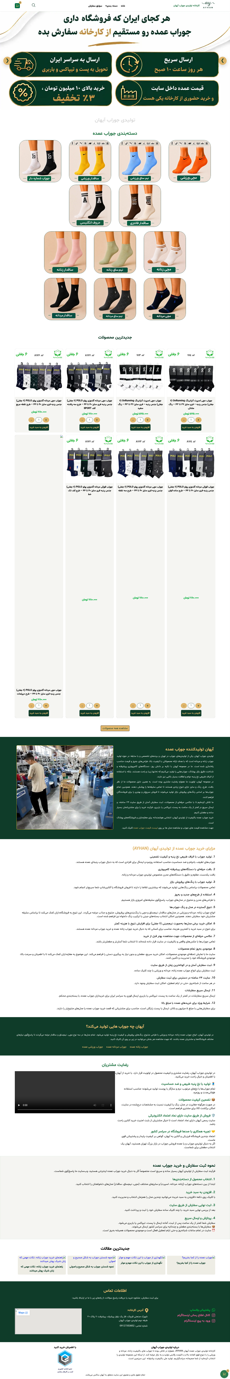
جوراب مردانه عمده (116, 1047)
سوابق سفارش (95, 6)
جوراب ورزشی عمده (92, 1047)
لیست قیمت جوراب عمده (145, 828)
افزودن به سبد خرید (191, 427)
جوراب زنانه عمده (139, 1047)
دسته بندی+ (111, 6)
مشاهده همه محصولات (115, 728)
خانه (123, 6)
